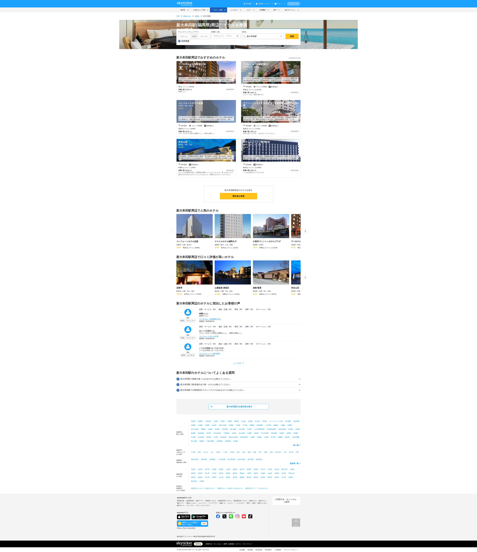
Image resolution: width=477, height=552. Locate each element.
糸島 (243, 452)
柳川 (199, 452)
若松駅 (297, 429)
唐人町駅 (194, 441)
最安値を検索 (238, 196)
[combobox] (260, 36)
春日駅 (214, 425)
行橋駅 (249, 433)
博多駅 (193, 421)
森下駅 (273, 437)
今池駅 (266, 437)
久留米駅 (208, 421)
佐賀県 (263, 477)
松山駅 (257, 421)
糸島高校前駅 (271, 429)
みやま (205, 452)
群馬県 (249, 469)
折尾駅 (217, 429)
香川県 (235, 477)
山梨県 (292, 469)
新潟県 (200, 473)
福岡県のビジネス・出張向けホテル (203, 488)
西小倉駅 (233, 429)
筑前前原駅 (282, 429)
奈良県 (283, 473)
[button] (226, 36)
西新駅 (287, 437)
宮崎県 (290, 477)
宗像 (265, 452)
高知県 (249, 477)
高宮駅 (208, 437)
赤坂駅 (222, 421)
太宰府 (232, 452)
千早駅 (238, 425)
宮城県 (214, 469)
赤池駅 (235, 441)
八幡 (271, 452)
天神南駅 (219, 441)
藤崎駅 (201, 441)
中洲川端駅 (210, 441)
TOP (177, 16)
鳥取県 (193, 477)
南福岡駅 (260, 425)
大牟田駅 (242, 429)
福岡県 (197, 16)
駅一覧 (296, 445)
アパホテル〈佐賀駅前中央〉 (210, 319)
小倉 (284, 452)
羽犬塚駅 (288, 421)
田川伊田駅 (217, 433)
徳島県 (228, 477)
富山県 (207, 473)
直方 (260, 452)
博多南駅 (274, 433)
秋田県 (221, 469)
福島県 (235, 469)
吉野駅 (193, 425)
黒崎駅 (200, 421)
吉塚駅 (210, 429)
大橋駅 (252, 437)
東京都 (277, 469)
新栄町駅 (223, 437)
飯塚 (249, 452)
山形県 (228, 469)
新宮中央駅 (222, 425)
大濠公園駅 (295, 437)
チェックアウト (194, 32)
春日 (238, 452)
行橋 (254, 452)
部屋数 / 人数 (215, 32)
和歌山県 (291, 473)
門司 (297, 452)
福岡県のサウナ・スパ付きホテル (256, 488)
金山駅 (243, 421)
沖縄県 (201, 481)
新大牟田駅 (265, 433)
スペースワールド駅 (275, 421)
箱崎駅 (276, 425)
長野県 (193, 473)
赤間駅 (231, 425)
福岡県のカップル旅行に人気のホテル (230, 488)
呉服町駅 (228, 441)
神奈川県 (284, 469)
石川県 (214, 473)
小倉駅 (215, 421)
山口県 (221, 477)
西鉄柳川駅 (244, 437)
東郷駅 (252, 425)
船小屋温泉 (231, 459)
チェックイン (182, 32)
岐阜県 (235, 473)
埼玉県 (263, 469)
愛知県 (242, 473)
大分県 (283, 477)
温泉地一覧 (294, 463)
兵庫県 (277, 473)
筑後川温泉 (195, 459)
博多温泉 (204, 459)
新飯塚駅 (201, 433)
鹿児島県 (194, 481)
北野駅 (288, 433)
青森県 (200, 469)
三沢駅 (215, 437)
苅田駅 (234, 433)
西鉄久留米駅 (233, 437)
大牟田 (193, 452)
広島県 (214, 477)
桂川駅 (249, 429)
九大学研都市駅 (259, 429)
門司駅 (264, 421)
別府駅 (250, 421)
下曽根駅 (226, 433)
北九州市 (278, 452)
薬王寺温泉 (241, 459)
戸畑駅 (207, 425)
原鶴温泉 (212, 459)
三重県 (249, 473)
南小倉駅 (242, 433)
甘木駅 (193, 437)
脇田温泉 (259, 459)
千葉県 (270, 469)
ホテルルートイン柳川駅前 (209, 354)
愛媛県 (242, 477)
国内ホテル (187, 16)
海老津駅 (296, 421)
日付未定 (185, 41)
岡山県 (207, 477)
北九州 (291, 452)
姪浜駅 (290, 429)
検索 (292, 36)
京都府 (263, 473)
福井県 (221, 473)
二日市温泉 (221, 459)
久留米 (218, 452)
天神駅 (229, 421)
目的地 (244, 32)
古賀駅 (200, 425)
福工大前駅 (195, 429)
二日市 (225, 452)
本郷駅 (295, 433)
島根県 (200, 477)
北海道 (193, 469)
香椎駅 (203, 429)
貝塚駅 (281, 433)
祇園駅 (280, 437)
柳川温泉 (251, 459)
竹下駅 (245, 425)
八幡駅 (282, 425)
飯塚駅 (193, 433)
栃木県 (242, 469)
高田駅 (256, 433)
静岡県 (228, 473)
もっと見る (237, 363)
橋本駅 (236, 421)
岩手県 (207, 469)
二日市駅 (268, 425)
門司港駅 (225, 429)
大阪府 (270, 473)
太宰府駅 (201, 437)
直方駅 (208, 433)
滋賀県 (256, 473)
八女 (211, 452)
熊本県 (277, 477)
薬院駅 (259, 437)
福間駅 (289, 425)
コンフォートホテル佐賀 (208, 336)
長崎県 (270, 477)
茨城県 (256, 469)
